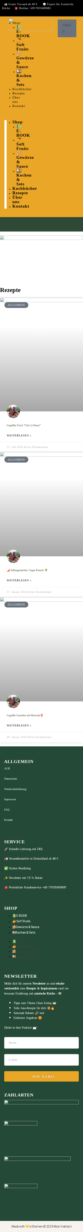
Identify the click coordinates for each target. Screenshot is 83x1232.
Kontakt (8, 819)
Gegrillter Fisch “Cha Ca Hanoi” (24, 425)
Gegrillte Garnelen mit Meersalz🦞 (25, 715)
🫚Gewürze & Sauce (25, 927)
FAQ (7, 809)
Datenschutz (10, 778)
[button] (5, 116)
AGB (7, 768)
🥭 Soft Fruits (21, 921)
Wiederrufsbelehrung (15, 789)
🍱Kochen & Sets (23, 932)
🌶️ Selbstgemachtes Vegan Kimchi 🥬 (27, 570)
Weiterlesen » (19, 435)
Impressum (10, 799)
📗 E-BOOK (19, 915)
